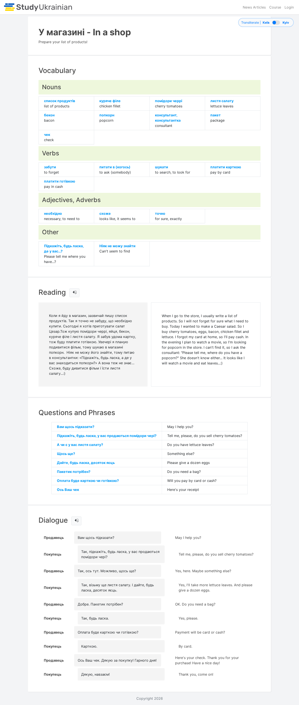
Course (275, 7)
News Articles (254, 7)
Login (289, 7)
